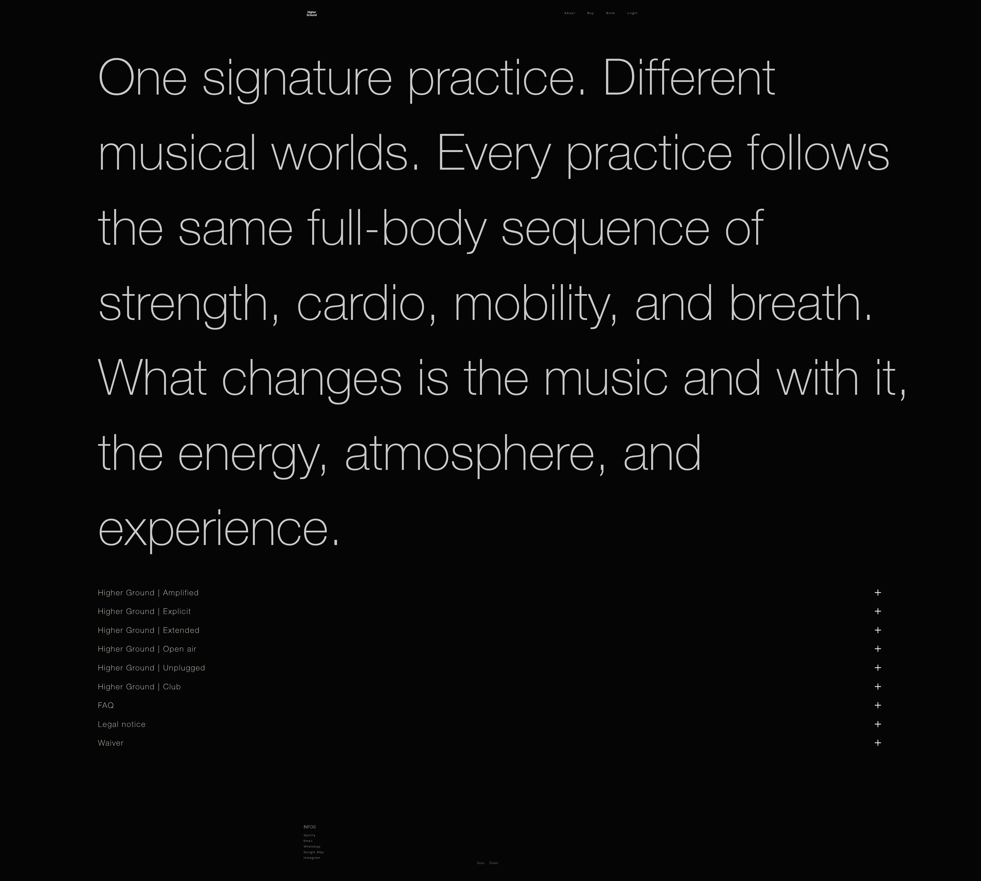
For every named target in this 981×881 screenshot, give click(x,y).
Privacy (493, 862)
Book (610, 13)
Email (308, 840)
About (570, 13)
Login (633, 13)
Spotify (310, 835)
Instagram (312, 857)
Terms (480, 862)
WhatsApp (312, 846)
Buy (591, 13)
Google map (314, 852)
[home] (312, 13)
